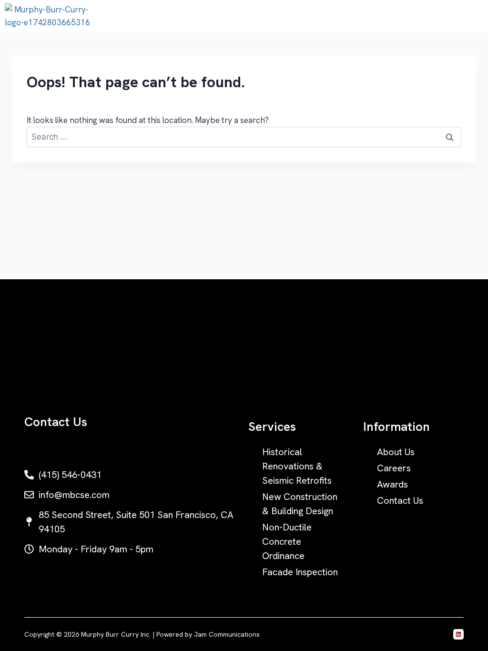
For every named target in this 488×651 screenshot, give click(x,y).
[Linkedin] (458, 634)
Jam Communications (227, 634)
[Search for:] (244, 137)
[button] (475, 16)
